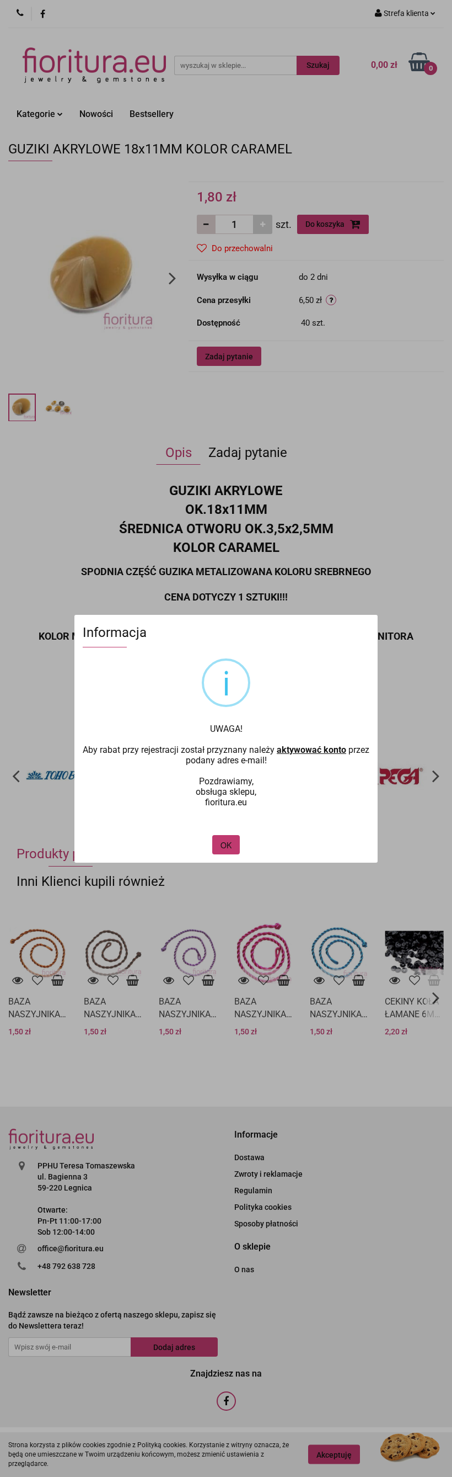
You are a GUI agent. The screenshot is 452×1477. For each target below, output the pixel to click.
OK (226, 845)
